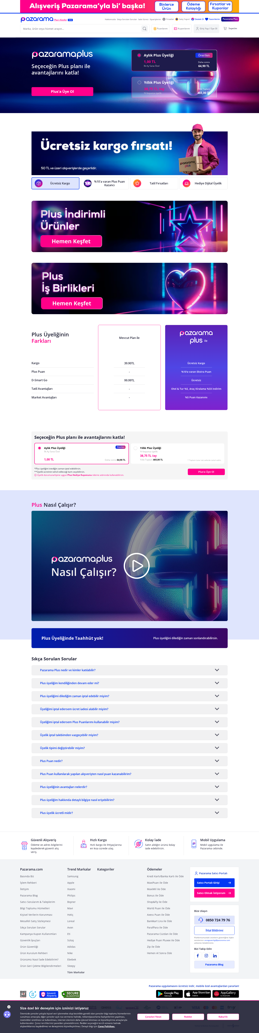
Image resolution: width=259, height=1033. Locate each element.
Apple (70, 882)
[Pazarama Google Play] (169, 994)
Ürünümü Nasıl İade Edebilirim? (39, 959)
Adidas (71, 946)
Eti (68, 934)
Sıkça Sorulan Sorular (127, 19)
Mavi (70, 908)
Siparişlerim (155, 19)
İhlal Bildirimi (214, 930)
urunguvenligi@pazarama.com (217, 940)
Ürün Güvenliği (29, 946)
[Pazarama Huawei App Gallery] (225, 994)
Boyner (71, 902)
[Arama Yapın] (144, 28)
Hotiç (70, 914)
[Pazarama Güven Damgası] (32, 994)
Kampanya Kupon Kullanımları (38, 934)
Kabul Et (223, 1016)
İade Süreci (143, 19)
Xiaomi (71, 889)
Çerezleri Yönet (153, 1016)
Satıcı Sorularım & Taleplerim (37, 902)
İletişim (24, 889)
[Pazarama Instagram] (206, 955)
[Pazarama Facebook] (197, 955)
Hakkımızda (110, 19)
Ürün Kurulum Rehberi (34, 953)
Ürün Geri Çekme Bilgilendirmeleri (40, 966)
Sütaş (70, 940)
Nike (70, 953)
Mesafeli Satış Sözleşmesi (35, 921)
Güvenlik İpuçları (30, 940)
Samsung (72, 876)
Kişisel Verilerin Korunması (36, 914)
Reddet (188, 1016)
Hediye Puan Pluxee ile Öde (163, 940)
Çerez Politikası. (106, 1026)
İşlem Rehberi (28, 882)
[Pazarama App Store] (197, 994)
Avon (70, 927)
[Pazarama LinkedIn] (214, 955)
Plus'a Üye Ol (62, 91)
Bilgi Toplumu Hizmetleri (35, 908)
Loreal (71, 921)
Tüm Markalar (76, 972)
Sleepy (71, 966)
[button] (37, 19)
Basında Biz (27, 876)
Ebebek (71, 959)
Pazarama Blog (29, 895)
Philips (71, 895)
